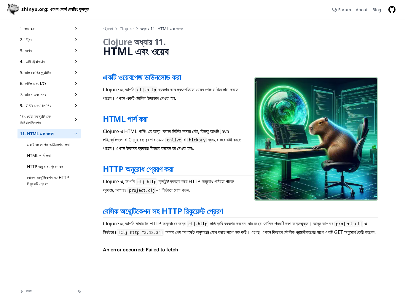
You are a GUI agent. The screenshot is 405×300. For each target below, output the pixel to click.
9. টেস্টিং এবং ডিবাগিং (35, 105)
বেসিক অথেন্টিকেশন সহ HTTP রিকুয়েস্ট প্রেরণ (48, 180)
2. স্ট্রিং (26, 39)
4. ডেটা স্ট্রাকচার (32, 61)
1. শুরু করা (27, 28)
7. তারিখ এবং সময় (33, 94)
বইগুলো (108, 28)
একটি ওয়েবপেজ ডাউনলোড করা (48, 144)
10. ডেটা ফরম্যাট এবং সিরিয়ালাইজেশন (35, 119)
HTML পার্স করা (39, 155)
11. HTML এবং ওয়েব (37, 133)
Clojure (126, 28)
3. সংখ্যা (26, 50)
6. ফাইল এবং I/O (33, 83)
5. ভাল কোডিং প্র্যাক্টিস (35, 72)
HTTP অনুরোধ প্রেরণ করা (45, 166)
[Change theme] (80, 291)
